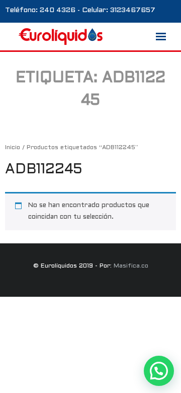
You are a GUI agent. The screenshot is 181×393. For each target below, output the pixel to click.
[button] (159, 371)
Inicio (12, 148)
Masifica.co (131, 266)
